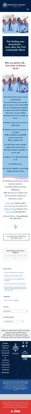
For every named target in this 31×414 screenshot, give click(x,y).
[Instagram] (27, 343)
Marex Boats (22, 333)
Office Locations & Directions (5, 345)
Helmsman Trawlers (22, 335)
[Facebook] (23, 343)
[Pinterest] (27, 346)
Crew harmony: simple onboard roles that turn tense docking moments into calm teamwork (15, 288)
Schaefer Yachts (11, 333)
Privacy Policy (7, 407)
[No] (29, 407)
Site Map (6, 372)
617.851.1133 (5, 360)
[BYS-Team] (15, 83)
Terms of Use (20, 382)
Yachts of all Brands (23, 337)
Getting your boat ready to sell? (13, 276)
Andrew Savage (10, 209)
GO (24, 359)
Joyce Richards (10, 206)
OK (12, 411)
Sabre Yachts (13, 330)
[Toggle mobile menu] (28, 9)
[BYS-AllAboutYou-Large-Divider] (15, 177)
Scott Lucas (9, 203)
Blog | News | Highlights (11, 300)
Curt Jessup (9, 212)
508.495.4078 (6, 365)
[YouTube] (23, 346)
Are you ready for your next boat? (14, 272)
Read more (17, 411)
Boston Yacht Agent (21, 388)
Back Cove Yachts (23, 330)
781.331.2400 (5, 353)
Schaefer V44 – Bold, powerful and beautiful (14, 279)
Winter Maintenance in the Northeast (15, 284)
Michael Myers (9, 216)
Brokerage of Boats (8, 337)
